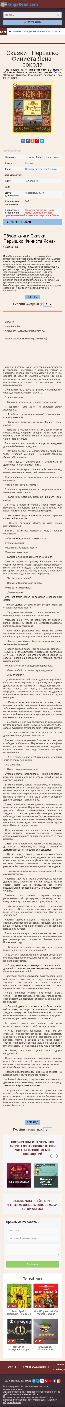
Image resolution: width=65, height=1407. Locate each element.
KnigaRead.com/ (19, 4)
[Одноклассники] (32, 141)
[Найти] (58, 14)
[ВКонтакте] (23, 141)
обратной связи (12, 1402)
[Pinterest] (37, 141)
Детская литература (36, 169)
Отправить (32, 1264)
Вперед (32, 297)
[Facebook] (28, 141)
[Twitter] (42, 141)
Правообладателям (34, 1367)
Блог (3, 32)
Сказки (57, 72)
